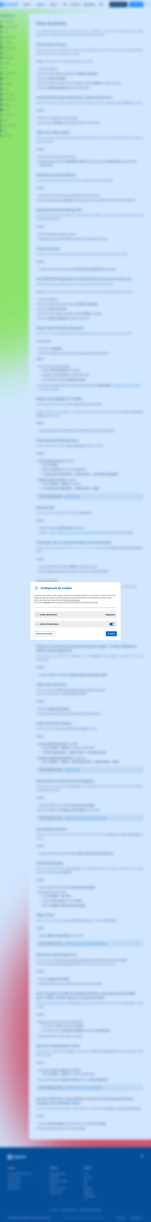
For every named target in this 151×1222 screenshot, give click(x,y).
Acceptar (111, 634)
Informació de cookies (72, 600)
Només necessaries (44, 634)
